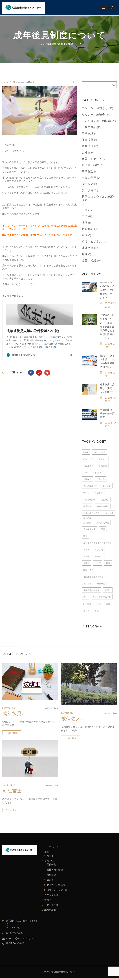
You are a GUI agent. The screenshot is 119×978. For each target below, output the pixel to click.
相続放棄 (87, 583)
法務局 (86, 563)
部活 (97, 610)
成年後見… (14, 713)
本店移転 (99, 549)
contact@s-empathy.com (21, 938)
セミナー (103, 459)
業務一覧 (49, 860)
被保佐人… (73, 718)
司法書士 (99, 493)
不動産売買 (88, 465)
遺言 (108, 604)
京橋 (85, 472)
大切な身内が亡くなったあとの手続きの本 (98, 514)
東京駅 (86, 556)
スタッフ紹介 (51, 894)
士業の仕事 (89, 177)
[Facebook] (31, 373)
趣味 (85, 254)
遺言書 (86, 610)
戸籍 (103, 529)
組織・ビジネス (92, 241)
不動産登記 (89, 127)
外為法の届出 (103, 506)
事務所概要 (50, 910)
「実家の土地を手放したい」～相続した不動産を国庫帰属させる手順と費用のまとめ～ (107, 327)
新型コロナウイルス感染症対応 (98, 198)
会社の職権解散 (90, 486)
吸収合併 (105, 499)
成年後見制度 (89, 529)
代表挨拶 (51, 855)
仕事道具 (87, 139)
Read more (11, 733)
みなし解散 (88, 459)
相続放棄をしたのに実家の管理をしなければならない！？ (107, 290)
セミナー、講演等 (56, 884)
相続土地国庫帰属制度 (93, 576)
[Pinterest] (47, 373)
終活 (85, 235)
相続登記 (87, 229)
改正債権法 (89, 190)
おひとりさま (99, 452)
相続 (108, 563)
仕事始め (97, 472)
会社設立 (107, 486)
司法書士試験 (90, 165)
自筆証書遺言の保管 (102, 597)
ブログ (47, 900)
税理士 (108, 590)
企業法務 (87, 146)
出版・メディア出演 (57, 889)
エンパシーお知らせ (95, 108)
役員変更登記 (103, 522)
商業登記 (87, 171)
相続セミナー (89, 570)
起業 (99, 604)
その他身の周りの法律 (96, 121)
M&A (85, 452)
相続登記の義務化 (91, 590)
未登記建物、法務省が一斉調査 (107, 413)
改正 (85, 536)
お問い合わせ (51, 905)
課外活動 (87, 248)
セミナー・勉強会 (93, 114)
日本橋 (86, 549)
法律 (85, 222)
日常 (85, 210)
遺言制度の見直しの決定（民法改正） (107, 388)
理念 (46, 852)
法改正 (98, 563)
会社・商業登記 (55, 869)
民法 (85, 216)
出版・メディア (92, 158)
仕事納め (87, 479)
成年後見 (31, 82)
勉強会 (86, 493)
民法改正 (99, 556)
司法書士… (14, 790)
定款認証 (87, 522)
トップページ (51, 846)
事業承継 (87, 133)
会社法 (86, 152)
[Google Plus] (39, 373)
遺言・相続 (89, 260)
